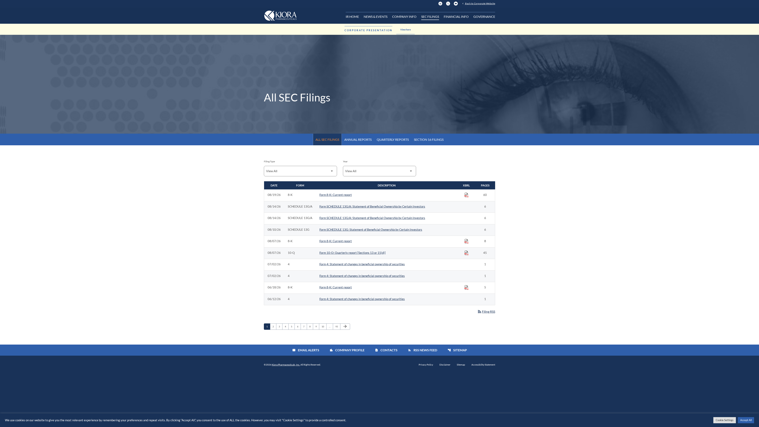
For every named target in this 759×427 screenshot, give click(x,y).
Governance (484, 16)
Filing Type (269, 161)
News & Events (375, 16)
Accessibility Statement (483, 365)
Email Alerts (305, 350)
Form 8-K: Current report (335, 194)
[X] (448, 3)
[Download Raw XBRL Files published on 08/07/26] (466, 241)
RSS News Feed (422, 350)
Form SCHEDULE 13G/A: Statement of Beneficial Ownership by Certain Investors (372, 206)
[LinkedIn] (440, 3)
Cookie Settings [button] (725, 420)
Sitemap (457, 350)
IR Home (352, 16)
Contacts (386, 350)
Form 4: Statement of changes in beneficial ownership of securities (362, 264)
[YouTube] (456, 3)
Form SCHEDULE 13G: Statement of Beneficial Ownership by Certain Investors (370, 229)
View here (405, 29)
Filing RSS (486, 311)
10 (323, 326)
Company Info (404, 16)
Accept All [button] (746, 420)
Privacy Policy (426, 365)
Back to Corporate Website (480, 3)
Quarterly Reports (393, 139)
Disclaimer (444, 365)
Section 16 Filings (429, 139)
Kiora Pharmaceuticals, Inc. (286, 364)
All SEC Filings (327, 139)
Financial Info (456, 16)
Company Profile (347, 350)
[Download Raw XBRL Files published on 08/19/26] (466, 195)
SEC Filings (430, 16)
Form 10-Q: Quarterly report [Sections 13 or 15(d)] (352, 252)
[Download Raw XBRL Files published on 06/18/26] (466, 287)
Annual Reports (358, 139)
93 (337, 326)
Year (345, 161)
